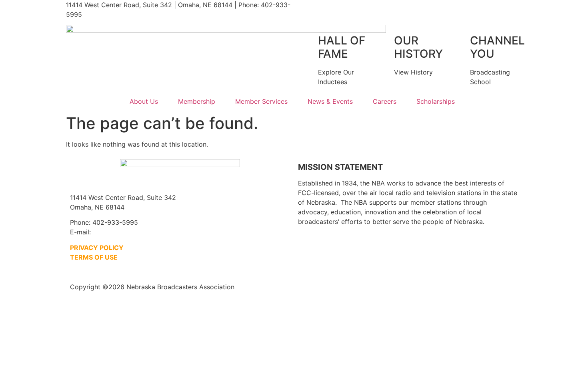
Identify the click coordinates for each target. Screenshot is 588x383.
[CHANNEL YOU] (460, 41)
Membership (196, 101)
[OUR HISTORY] (384, 41)
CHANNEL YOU (497, 47)
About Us (144, 101)
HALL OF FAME (341, 47)
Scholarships (435, 101)
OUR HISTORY (418, 47)
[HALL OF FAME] (308, 41)
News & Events (330, 101)
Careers (384, 101)
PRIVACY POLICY (97, 248)
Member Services (261, 101)
